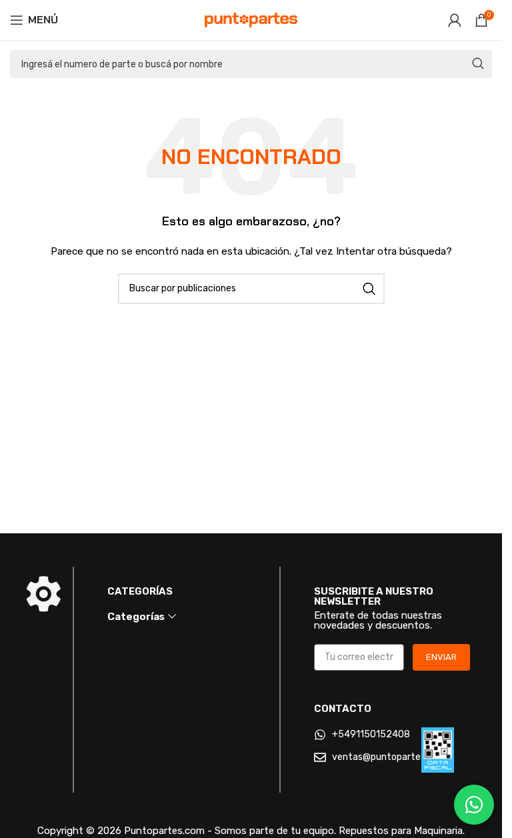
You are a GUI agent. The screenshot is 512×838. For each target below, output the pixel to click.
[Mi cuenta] (454, 20)
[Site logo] (251, 19)
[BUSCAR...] (478, 64)
